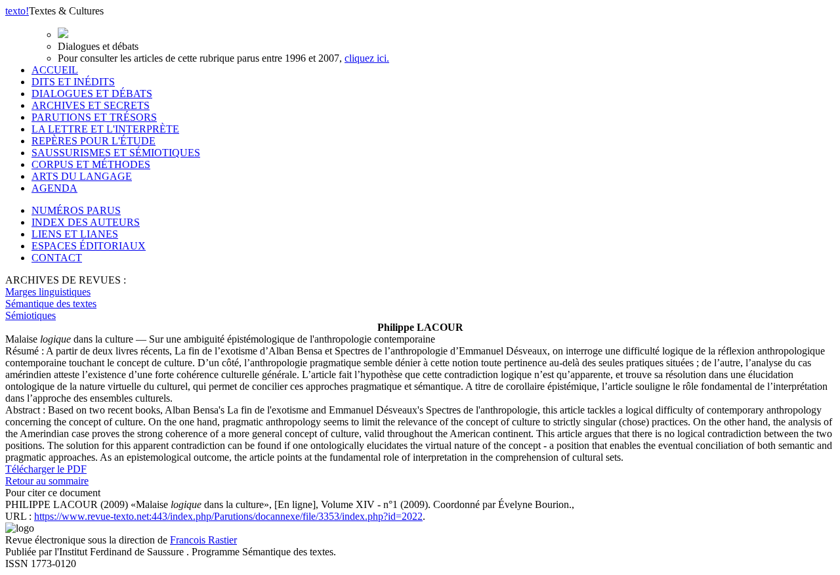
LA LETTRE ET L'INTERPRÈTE (105, 129)
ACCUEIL (55, 69)
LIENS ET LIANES (75, 234)
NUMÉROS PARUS (76, 210)
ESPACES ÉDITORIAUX (89, 245)
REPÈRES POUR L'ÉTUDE (94, 140)
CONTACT (57, 257)
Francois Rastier (203, 539)
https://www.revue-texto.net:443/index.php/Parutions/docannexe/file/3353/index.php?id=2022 (228, 516)
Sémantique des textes (50, 303)
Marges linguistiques (48, 291)
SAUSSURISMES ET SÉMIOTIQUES (116, 152)
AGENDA (54, 188)
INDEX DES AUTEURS (86, 222)
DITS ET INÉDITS (73, 81)
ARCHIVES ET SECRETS (91, 105)
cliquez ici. (367, 58)
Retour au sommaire (47, 480)
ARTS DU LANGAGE (82, 176)
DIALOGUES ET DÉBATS (92, 93)
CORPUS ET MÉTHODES (91, 164)
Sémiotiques (30, 315)
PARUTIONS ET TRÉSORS (94, 117)
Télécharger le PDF (46, 469)
